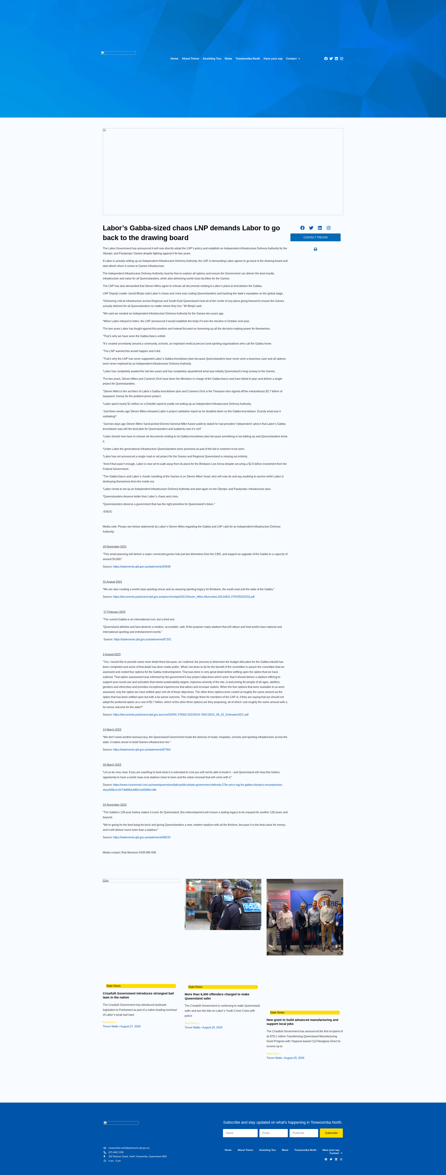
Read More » (110, 1022)
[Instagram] (341, 58)
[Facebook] (326, 58)
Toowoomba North (248, 58)
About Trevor (190, 58)
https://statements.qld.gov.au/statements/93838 (142, 566)
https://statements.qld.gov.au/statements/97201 (142, 639)
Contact (291, 58)
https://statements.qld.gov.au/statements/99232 (142, 837)
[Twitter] (331, 58)
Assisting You (212, 58)
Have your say (273, 58)
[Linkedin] (336, 58)
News (228, 58)
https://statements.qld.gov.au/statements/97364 (142, 749)
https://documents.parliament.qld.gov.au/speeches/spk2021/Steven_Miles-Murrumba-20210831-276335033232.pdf (184, 596)
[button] (315, 249)
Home (174, 58)
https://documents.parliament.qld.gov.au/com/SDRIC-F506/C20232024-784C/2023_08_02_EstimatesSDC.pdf (180, 714)
